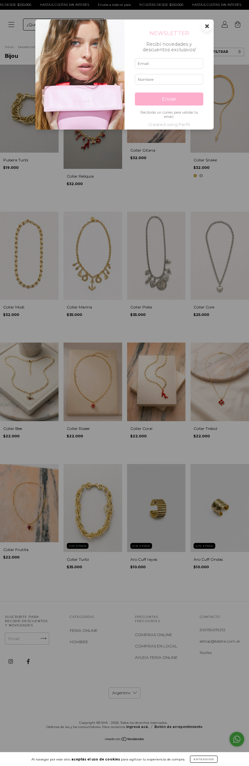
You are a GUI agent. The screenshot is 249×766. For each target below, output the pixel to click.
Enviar (169, 99)
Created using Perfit (169, 124)
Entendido (204, 759)
